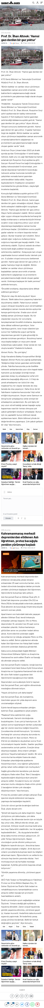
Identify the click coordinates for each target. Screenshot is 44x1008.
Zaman (35, 429)
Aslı (4, 926)
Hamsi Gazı (19, 429)
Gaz (11, 429)
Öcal (17, 926)
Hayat (11, 926)
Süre (24, 926)
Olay (28, 429)
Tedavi (32, 926)
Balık (4, 429)
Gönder (8, 518)
